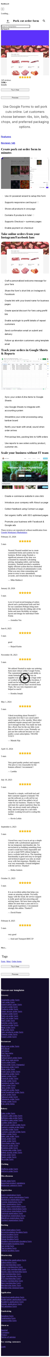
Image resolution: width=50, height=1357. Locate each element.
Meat (8, 961)
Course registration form (11, 1202)
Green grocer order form (11, 1011)
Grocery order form (9, 1007)
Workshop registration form (13, 1199)
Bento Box (5, 1055)
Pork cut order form (9, 1016)
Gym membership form (11, 1265)
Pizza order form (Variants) (13, 1065)
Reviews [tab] (8, 143)
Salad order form (8, 1085)
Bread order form (8, 1155)
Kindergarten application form (13, 1299)
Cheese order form (9, 1034)
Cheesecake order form (11, 1150)
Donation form (7, 1316)
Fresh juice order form (10, 1071)
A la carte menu (8, 1104)
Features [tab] (6, 136)
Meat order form (8, 1027)
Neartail (4, 1330)
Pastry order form (8, 1157)
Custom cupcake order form (13, 1132)
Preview (15, 98)
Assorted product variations (13, 1183)
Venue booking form (10, 1239)
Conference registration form (13, 1211)
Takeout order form (9, 1097)
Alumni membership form (12, 1281)
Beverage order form (10, 1067)
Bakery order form (9, 1134)
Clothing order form (9, 1169)
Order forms (17, 961)
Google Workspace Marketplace (14, 532)
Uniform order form (9, 1171)
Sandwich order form (10, 1083)
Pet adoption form (9, 1306)
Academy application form (12, 1302)
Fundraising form (8, 1318)
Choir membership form (11, 1276)
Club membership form (11, 1274)
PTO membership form (11, 1278)
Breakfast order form (10, 1090)
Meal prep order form (10, 1046)
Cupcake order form (9, 1129)
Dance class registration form (14, 1209)
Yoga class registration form (13, 1206)
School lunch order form (11, 1058)
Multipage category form (11, 1185)
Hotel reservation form (11, 1230)
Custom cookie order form (12, 1127)
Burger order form (9, 1081)
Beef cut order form (9, 1018)
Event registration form (11, 1195)
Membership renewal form (12, 1288)
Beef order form (8, 1020)
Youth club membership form (13, 1269)
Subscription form (9, 1262)
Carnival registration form (12, 1213)
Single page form (8, 1181)
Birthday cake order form (11, 1118)
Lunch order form (8, 1094)
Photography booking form (12, 1244)
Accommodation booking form (14, 1232)
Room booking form (9, 1234)
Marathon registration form (12, 1218)
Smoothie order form (10, 1074)
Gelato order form (9, 1076)
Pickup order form (9, 1101)
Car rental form (7, 1246)
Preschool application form (12, 1297)
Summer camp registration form (15, 1197)
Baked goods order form (11, 1152)
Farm (3, 961)
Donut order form (8, 1139)
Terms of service (8, 1337)
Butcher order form (9, 1023)
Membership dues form (11, 1285)
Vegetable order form (10, 1000)
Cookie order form (9, 1122)
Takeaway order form (10, 1099)
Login (3, 1347)
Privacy (4, 1335)
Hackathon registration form (13, 1216)
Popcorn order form (9, 1145)
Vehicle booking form (10, 1250)
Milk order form (7, 1030)
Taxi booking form (9, 1248)
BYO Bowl (5, 1048)
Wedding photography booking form (16, 1241)
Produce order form (9, 1009)
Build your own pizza (10, 1060)
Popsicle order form (9, 1078)
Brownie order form (9, 1148)
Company (5, 1332)
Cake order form (8, 1113)
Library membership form (12, 1267)
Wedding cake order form (12, 1120)
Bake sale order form (10, 1136)
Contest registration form (12, 1220)
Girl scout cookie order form (13, 1125)
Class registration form (11, 1204)
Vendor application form (11, 1304)
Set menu (5, 1051)
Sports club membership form (14, 1272)
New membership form (11, 1283)
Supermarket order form (11, 1004)
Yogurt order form (9, 1037)
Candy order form (8, 1141)
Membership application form (13, 1260)
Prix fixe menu (7, 1053)
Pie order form (7, 1159)
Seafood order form (9, 1025)
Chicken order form (9, 1014)
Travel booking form (9, 1237)
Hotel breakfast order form (12, 1092)
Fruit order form (8, 1002)
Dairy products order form (12, 1032)
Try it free (15, 90)
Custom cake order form (11, 1116)
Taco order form (8, 1088)
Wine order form (8, 1069)
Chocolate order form (10, 1143)
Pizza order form (8, 1062)
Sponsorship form (9, 1320)
